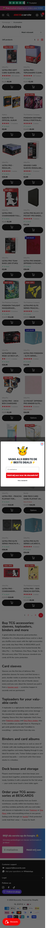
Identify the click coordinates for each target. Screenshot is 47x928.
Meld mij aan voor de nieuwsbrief (22, 475)
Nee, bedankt (22, 480)
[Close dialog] (42, 443)
